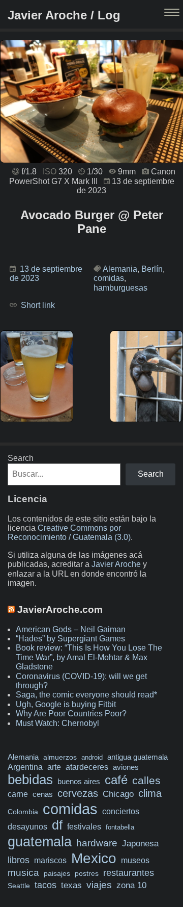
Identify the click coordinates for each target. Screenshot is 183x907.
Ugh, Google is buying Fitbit (66, 704)
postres (87, 873)
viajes (99, 884)
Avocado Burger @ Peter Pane (91, 222)
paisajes (57, 873)
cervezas (77, 793)
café (116, 780)
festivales (84, 826)
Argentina (25, 766)
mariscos (50, 860)
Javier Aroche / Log (64, 15)
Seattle (19, 886)
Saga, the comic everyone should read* (86, 694)
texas (71, 885)
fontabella (120, 827)
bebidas (30, 779)
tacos (45, 884)
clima (150, 793)
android (92, 757)
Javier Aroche (116, 564)
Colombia (23, 812)
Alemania (120, 269)
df (57, 825)
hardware (96, 843)
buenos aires (78, 781)
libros (18, 860)
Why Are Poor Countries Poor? (71, 713)
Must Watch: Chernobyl (57, 723)
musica (23, 872)
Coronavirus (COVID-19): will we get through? (81, 681)
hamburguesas (120, 287)
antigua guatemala (137, 757)
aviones (126, 767)
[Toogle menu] (173, 13)
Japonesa (140, 843)
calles (146, 780)
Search (21, 458)
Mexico (93, 858)
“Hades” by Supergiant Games (70, 638)
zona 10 (131, 885)
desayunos (27, 826)
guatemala (40, 841)
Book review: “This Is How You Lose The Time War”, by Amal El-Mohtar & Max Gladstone (89, 657)
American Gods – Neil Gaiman (71, 629)
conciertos (120, 811)
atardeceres (87, 766)
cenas (43, 794)
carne (18, 793)
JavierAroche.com (60, 609)
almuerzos (60, 757)
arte (54, 766)
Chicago (118, 794)
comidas (109, 278)
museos (135, 860)
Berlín (152, 269)
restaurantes (128, 873)
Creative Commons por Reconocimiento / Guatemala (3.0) (69, 532)
